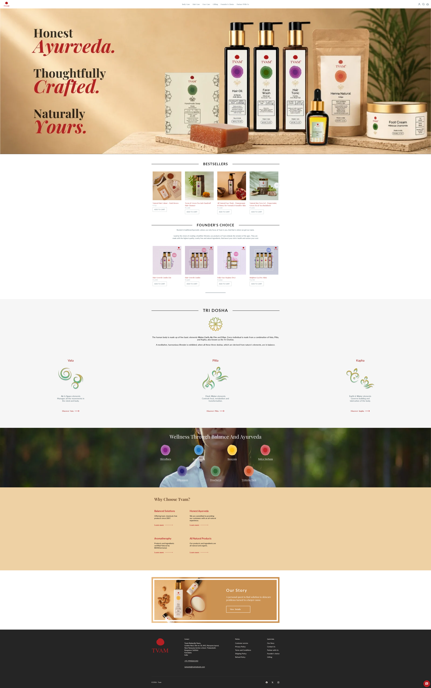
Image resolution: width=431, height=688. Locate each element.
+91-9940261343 (191, 661)
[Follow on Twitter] (272, 682)
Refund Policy (240, 657)
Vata (71, 360)
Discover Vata (68, 411)
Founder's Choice (227, 4)
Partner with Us (273, 650)
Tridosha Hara (249, 479)
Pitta (215, 360)
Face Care (206, 4)
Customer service (241, 643)
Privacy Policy (240, 647)
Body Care (186, 4)
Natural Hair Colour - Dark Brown (165, 203)
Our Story (270, 643)
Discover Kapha (357, 411)
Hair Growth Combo (192, 277)
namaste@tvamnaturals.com (194, 667)
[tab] (215, 163)
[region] (215, 81)
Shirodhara (165, 458)
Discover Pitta (213, 411)
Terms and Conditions (243, 650)
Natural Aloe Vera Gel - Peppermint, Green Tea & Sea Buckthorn (263, 204)
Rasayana (232, 458)
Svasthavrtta (199, 458)
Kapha (360, 360)
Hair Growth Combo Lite (162, 277)
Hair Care (196, 4)
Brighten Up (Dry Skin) (258, 277)
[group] (215, 81)
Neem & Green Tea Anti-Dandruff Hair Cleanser (198, 204)
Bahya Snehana (265, 458)
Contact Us (271, 647)
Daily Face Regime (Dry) (226, 277)
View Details (235, 609)
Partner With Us (243, 4)
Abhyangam (182, 479)
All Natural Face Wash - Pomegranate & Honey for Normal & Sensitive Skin (231, 204)
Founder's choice (273, 654)
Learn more (159, 525)
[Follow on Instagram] (278, 682)
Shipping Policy (240, 654)
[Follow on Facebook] (267, 682)
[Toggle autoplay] (426, 149)
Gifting (215, 4)
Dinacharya (215, 479)
